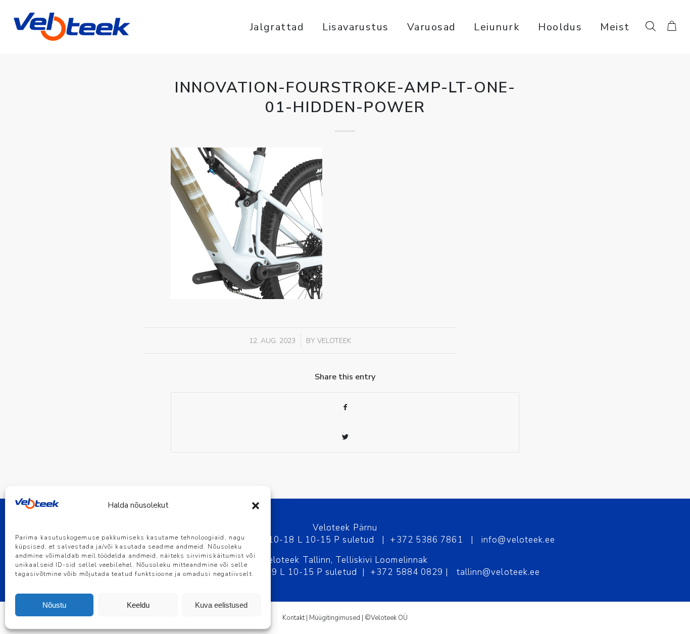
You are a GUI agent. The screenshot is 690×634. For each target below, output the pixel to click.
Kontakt (293, 617)
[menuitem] (277, 27)
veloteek (334, 341)
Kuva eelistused (221, 605)
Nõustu (54, 605)
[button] (256, 506)
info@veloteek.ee (518, 540)
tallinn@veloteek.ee (498, 572)
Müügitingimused (334, 617)
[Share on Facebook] (345, 407)
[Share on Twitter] (345, 437)
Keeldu (138, 605)
